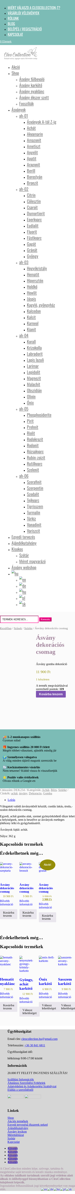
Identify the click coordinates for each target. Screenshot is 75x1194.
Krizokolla (34, 347)
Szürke (28, 628)
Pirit (30, 421)
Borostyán (34, 177)
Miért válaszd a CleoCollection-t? (34, 7)
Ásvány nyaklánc (31, 91)
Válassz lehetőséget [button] (29, 1011)
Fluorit (32, 232)
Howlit (32, 293)
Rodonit (33, 445)
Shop (15, 73)
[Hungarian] (57, 1189)
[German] (50, 1189)
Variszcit (33, 531)
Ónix (30, 402)
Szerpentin (35, 488)
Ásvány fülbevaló (31, 79)
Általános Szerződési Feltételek (26, 1083)
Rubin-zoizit (36, 457)
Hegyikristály (37, 268)
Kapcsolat (15, 34)
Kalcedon (34, 311)
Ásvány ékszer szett (34, 97)
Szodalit (33, 494)
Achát (31, 128)
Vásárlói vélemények (23, 12)
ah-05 (23, 409)
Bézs (54, 790)
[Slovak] (69, 1189)
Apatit (31, 158)
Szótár (24, 555)
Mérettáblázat (16, 1135)
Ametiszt (33, 146)
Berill (31, 170)
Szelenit (33, 470)
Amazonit (34, 140)
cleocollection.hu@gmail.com (39, 1038)
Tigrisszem (35, 506)
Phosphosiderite (39, 415)
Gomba (47, 793)
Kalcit (31, 317)
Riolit (31, 433)
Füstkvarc (34, 238)
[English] (44, 1189)
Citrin (31, 195)
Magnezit (34, 378)
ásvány (23, 793)
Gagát (31, 244)
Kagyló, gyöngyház (41, 305)
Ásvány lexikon (17, 1131)
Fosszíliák (26, 103)
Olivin (31, 396)
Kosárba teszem (51, 694)
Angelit (32, 152)
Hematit (33, 274)
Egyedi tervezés (23, 537)
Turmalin (33, 512)
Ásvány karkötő (30, 85)
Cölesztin (34, 201)
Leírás (11, 799)
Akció (16, 67)
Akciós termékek (18, 1121)
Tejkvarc (33, 500)
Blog (11, 23)
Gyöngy (32, 256)
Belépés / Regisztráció (25, 28)
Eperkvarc (34, 219)
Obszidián (34, 390)
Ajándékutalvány (24, 543)
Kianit (31, 329)
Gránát (32, 250)
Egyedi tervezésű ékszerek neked (28, 1124)
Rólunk (13, 18)
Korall (31, 341)
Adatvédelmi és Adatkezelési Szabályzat (32, 1086)
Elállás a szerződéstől (20, 1089)
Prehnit (32, 427)
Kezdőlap (6, 628)
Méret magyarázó (32, 561)
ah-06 (23, 476)
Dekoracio (35, 793)
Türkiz (31, 518)
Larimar (33, 366)
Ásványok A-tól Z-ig (41, 122)
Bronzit (32, 183)
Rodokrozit (35, 439)
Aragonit (33, 164)
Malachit (33, 384)
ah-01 (23, 116)
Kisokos (17, 549)
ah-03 (23, 262)
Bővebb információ (6, 902)
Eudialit (32, 225)
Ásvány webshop (24, 567)
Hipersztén (35, 280)
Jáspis (31, 299)
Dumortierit (36, 213)
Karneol (32, 323)
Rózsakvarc (35, 451)
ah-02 (23, 189)
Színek (18, 628)
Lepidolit (33, 372)
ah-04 (23, 335)
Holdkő (32, 286)
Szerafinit (34, 482)
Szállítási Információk (21, 1079)
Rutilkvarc (34, 463)
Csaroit (32, 207)
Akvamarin (35, 134)
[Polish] (63, 1189)
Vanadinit (34, 524)
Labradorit (35, 354)
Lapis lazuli (35, 360)
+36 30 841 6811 (34, 1045)
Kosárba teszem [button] (8, 914)
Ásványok (19, 109)
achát (14, 793)
